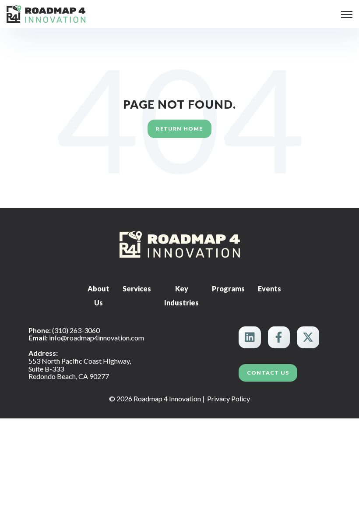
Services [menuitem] (137, 288)
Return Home (179, 128)
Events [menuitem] (269, 288)
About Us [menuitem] (98, 295)
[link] (46, 13)
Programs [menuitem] (228, 288)
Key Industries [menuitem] (181, 295)
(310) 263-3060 (76, 330)
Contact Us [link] (268, 372)
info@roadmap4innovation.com (96, 337)
